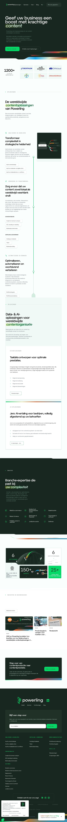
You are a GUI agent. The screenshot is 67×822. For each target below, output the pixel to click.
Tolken (31, 743)
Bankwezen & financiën (10, 778)
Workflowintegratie (53, 743)
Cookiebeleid (55, 804)
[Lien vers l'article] (19, 630)
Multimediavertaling (34, 746)
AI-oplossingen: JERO (54, 755)
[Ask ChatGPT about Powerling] (49, 798)
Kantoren (29, 705)
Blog (44, 705)
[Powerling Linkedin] (48, 700)
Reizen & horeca (9, 775)
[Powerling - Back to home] (10, 5)
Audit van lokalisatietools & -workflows (14, 746)
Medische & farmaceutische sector (13, 770)
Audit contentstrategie (10, 741)
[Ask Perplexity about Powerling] (45, 798)
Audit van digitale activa (10, 743)
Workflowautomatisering (55, 741)
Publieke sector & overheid (11, 783)
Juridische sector (9, 788)
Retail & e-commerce (10, 768)
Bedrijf (23, 705)
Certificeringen (37, 705)
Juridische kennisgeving (42, 804)
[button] (18, 4)
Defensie (7, 786)
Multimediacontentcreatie (11, 760)
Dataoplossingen (53, 753)
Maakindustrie (8, 773)
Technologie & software (10, 781)
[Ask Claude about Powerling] (42, 798)
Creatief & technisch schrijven (12, 755)
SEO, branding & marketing (11, 758)
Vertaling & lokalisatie (34, 741)
